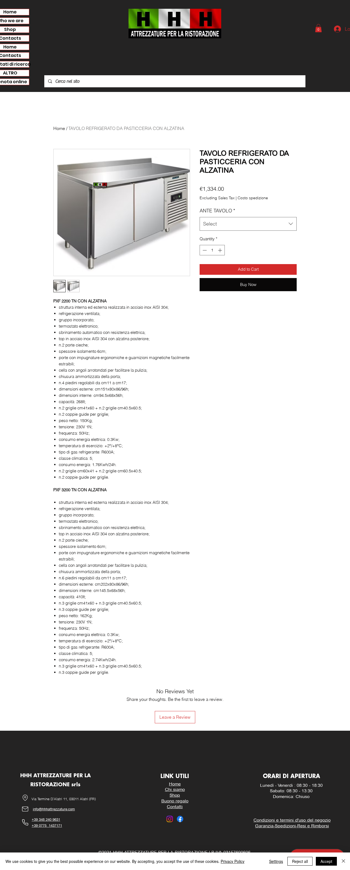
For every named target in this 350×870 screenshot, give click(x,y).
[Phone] (25, 822)
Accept (326, 861)
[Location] (25, 798)
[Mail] (25, 809)
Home (59, 128)
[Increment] (220, 250)
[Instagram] (169, 819)
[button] (318, 28)
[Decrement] (204, 250)
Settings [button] (276, 861)
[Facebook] (180, 819)
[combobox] (248, 224)
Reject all (300, 861)
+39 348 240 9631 (46, 819)
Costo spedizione (253, 197)
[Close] (343, 861)
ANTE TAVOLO (217, 210)
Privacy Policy (232, 861)
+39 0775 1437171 (47, 825)
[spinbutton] (212, 250)
